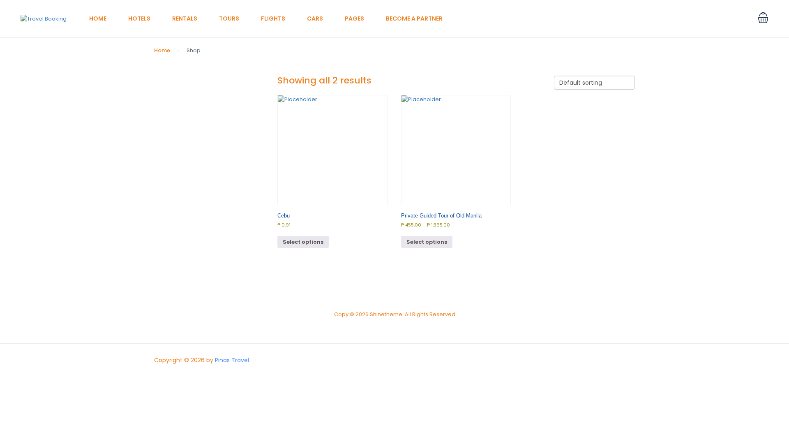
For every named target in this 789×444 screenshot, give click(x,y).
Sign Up (707, 19)
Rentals (184, 18)
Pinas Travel (232, 360)
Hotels (139, 18)
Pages (354, 18)
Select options (303, 242)
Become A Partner (414, 18)
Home (97, 18)
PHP (735, 19)
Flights (273, 18)
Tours (229, 18)
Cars (315, 18)
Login (678, 19)
